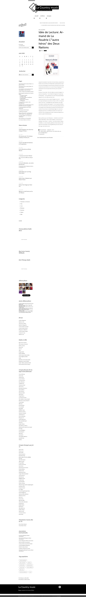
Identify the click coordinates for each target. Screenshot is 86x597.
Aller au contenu (5, 1)
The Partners (21, 391)
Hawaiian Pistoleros (23, 388)
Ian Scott (20, 422)
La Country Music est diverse (25, 119)
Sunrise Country (22, 411)
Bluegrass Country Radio (24, 361)
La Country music (47, 7)
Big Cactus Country (23, 342)
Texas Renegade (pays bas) (24, 491)
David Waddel (21, 481)
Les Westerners (22, 380)
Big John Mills (21, 500)
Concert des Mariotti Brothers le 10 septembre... (26, 143)
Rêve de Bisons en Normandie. (25, 118)
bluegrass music (29, 564)
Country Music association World (25, 543)
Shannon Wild (22, 392)
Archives (42, 16)
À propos (49, 16)
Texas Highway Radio (23, 356)
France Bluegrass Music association (26, 540)
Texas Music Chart (22, 525)
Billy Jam (20, 403)
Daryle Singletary (22, 492)
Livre (21, 206)
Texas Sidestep (22, 374)
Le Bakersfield (22, 98)
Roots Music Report (23, 524)
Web (21, 214)
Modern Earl (21, 470)
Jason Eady (21, 514)
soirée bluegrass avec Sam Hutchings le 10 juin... (26, 130)
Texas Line (21, 375)
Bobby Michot (21, 505)
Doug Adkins (21, 462)
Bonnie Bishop (22, 469)
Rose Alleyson (21, 382)
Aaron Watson (22, 475)
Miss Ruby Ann (22, 508)
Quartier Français (22, 413)
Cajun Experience (22, 419)
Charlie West (21, 377)
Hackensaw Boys (22, 472)
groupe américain (30, 567)
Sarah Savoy (21, 503)
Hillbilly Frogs (22, 410)
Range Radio (21, 351)
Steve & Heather (22, 416)
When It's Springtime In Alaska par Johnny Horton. (49, 22)
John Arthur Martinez (23, 501)
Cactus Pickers (22, 378)
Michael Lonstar (22, 495)
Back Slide (21, 408)
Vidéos (21, 212)
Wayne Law (21, 451)
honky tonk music (22, 562)
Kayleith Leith (22, 486)
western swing (22, 564)
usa (53, 131)
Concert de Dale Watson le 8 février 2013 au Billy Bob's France (26, 309)
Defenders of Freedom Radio (24, 359)
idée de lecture (49, 131)
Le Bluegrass (22, 100)
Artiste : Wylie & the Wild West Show (26, 91)
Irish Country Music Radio (24, 355)
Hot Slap (20, 428)
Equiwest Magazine (23, 325)
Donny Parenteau (22, 464)
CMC (20, 350)
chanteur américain (23, 560)
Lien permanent (43, 129)
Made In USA (21, 322)
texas (30, 572)
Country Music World (23, 328)
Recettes (22, 210)
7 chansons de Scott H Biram (25, 155)
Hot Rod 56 (21, 435)
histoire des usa (58, 131)
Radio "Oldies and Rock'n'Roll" (25, 362)
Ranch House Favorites (23, 467)
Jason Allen (21, 452)
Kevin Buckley (21, 405)
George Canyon (22, 487)
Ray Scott (21, 497)
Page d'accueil (62, 22)
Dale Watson (21, 477)
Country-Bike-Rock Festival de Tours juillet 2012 (26, 304)
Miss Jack (21, 433)
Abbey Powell (21, 461)
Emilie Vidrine (22, 424)
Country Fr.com (22, 332)
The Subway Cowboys (23, 425)
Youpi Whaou (21, 396)
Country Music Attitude (23, 326)
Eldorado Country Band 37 (24, 400)
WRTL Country (22, 345)
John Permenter (22, 454)
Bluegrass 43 (21, 417)
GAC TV (20, 348)
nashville (29, 562)
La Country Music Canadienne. (26, 97)
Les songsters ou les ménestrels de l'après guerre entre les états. (26, 90)
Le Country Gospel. (23, 95)
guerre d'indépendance (42, 132)
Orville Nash (21, 480)
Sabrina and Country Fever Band (25, 427)
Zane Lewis (21, 449)
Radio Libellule (22, 353)
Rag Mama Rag (22, 455)
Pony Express (21, 431)
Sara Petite (21, 466)
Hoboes (20, 439)
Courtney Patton (22, 512)
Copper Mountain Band (23, 473)
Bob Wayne (21, 506)
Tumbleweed (21, 383)
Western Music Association (24, 542)
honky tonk (21, 569)
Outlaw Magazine (22, 320)
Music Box (21, 347)
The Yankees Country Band (24, 399)
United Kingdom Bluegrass (24, 545)
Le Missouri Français (23, 111)
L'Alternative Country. (24, 99)
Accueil (36, 16)
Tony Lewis (21, 498)
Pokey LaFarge (22, 483)
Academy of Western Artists (24, 548)
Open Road (21, 394)
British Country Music (23, 546)
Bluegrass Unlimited (23, 329)
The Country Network (23, 344)
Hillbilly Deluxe (22, 478)
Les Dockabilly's (22, 430)
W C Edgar (21, 489)
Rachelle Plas (21, 438)
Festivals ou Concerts (25, 201)
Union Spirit (21, 402)
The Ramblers (21, 389)
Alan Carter (21, 386)
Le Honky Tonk (23, 96)
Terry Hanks (21, 406)
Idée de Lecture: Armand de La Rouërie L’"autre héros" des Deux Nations (51, 39)
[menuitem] (36, 16)
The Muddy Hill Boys (23, 436)
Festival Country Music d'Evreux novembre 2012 (26, 307)
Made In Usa (21, 334)
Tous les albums (26, 295)
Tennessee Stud (22, 385)
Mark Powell (21, 511)
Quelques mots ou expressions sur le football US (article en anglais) (26, 105)
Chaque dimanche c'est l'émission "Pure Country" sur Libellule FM (25, 114)
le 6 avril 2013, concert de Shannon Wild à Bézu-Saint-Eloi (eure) (53, 25)
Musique (22, 208)
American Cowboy (22, 323)
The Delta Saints (22, 459)
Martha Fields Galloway (23, 494)
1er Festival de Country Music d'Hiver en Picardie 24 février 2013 (26, 312)
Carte (20, 221)
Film (21, 203)
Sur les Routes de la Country (24, 364)
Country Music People (23, 331)
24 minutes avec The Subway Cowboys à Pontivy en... (25, 136)
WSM (20, 358)
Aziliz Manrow (22, 414)
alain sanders (43, 131)
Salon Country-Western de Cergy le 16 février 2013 (26, 310)
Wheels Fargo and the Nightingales (26, 484)
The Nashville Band (23, 421)
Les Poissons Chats (22, 397)
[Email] (60, 587)
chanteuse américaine (23, 572)
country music (22, 567)
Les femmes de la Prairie (24, 109)
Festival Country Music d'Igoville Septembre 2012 (25, 306)
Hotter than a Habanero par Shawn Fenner (25, 179)
